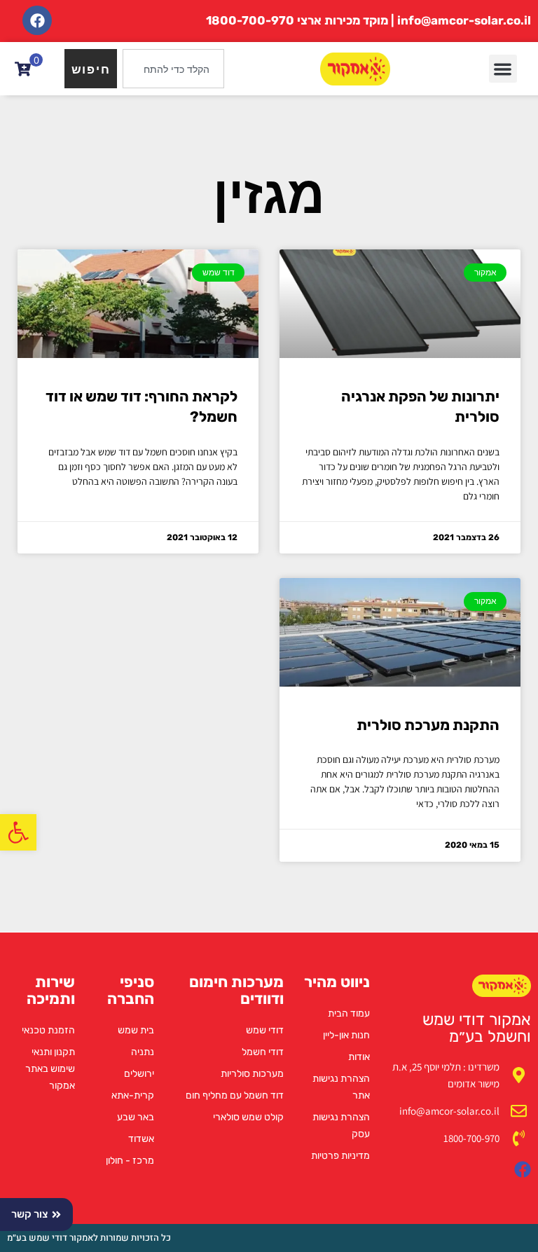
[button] (18, 832)
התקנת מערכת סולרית (428, 725)
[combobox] (173, 68)
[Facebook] (37, 20)
